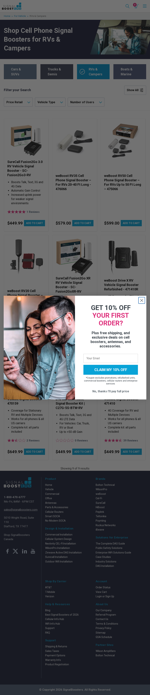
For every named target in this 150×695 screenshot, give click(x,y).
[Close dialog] (141, 300)
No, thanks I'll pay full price (110, 391)
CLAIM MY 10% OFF (110, 370)
